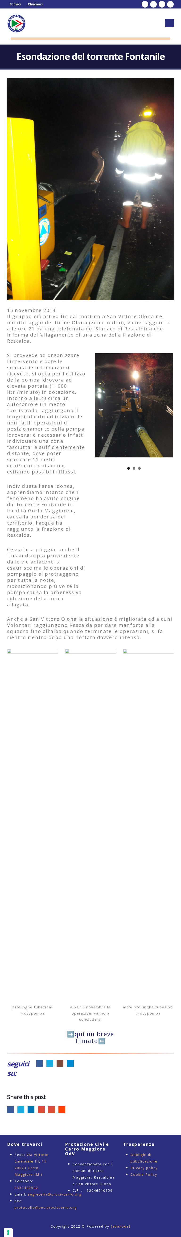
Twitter (20, 1109)
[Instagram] (162, 4)
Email (51, 1109)
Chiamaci (35, 4)
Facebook (10, 1109)
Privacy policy (144, 1168)
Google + (41, 1109)
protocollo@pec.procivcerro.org (46, 1207)
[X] (153, 4)
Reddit (61, 1109)
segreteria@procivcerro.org (55, 1194)
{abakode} (121, 1226)
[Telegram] (170, 4)
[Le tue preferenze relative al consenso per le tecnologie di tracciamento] (8, 1232)
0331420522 (26, 1187)
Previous (102, 405)
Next (166, 405)
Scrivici (15, 4)
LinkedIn (31, 1109)
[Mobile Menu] (169, 23)
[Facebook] (145, 4)
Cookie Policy (144, 1174)
